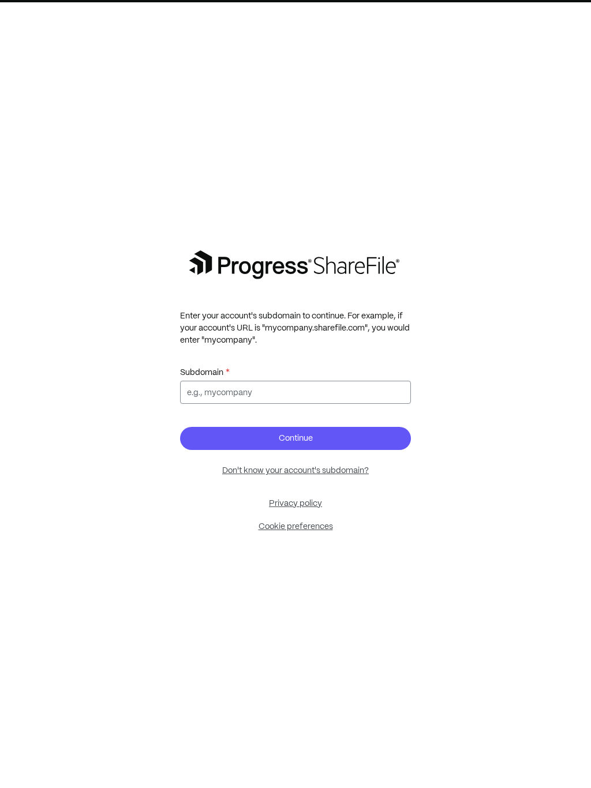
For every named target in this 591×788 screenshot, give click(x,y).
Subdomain (201, 372)
